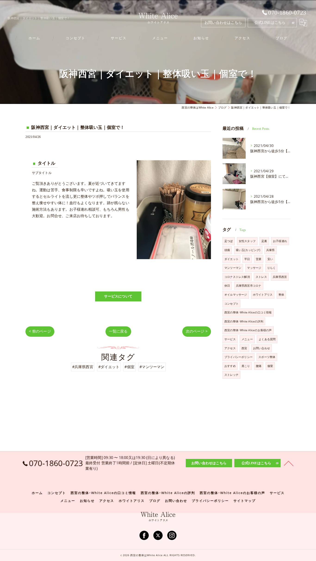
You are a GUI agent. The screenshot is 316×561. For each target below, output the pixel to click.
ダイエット (231, 259)
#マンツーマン (151, 366)
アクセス (230, 348)
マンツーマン (232, 268)
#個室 (129, 366)
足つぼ (228, 241)
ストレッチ (231, 375)
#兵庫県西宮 (82, 366)
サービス (230, 339)
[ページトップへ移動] (288, 463)
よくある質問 (267, 339)
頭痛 (227, 250)
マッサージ (254, 268)
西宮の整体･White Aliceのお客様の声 (248, 330)
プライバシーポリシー (238, 357)
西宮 (244, 348)
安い (270, 259)
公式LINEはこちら (270, 22)
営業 (258, 259)
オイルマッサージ (235, 295)
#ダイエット (108, 366)
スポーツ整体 (266, 357)
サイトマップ (244, 501)
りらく (271, 268)
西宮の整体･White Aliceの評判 (243, 321)
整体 (281, 295)
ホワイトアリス (263, 295)
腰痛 (258, 366)
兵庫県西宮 (280, 277)
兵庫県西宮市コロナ (248, 286)
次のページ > (197, 331)
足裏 (264, 241)
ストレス (261, 277)
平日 (247, 259)
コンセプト (231, 304)
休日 (227, 286)
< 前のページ (40, 331)
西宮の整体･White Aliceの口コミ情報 (248, 312)
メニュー (247, 339)
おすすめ (230, 366)
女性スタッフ (247, 241)
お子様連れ (280, 241)
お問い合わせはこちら (223, 22)
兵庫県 (270, 250)
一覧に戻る (118, 331)
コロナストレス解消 (237, 277)
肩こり (246, 366)
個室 (270, 366)
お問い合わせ (261, 348)
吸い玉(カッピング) (248, 250)
